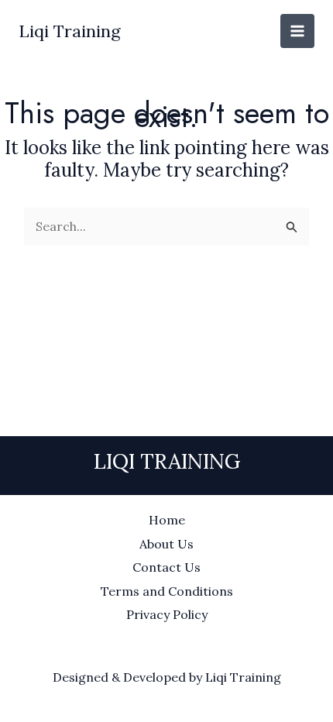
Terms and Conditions (167, 591)
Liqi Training (70, 31)
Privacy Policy (167, 614)
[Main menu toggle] (297, 31)
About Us (166, 544)
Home (167, 520)
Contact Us (166, 567)
